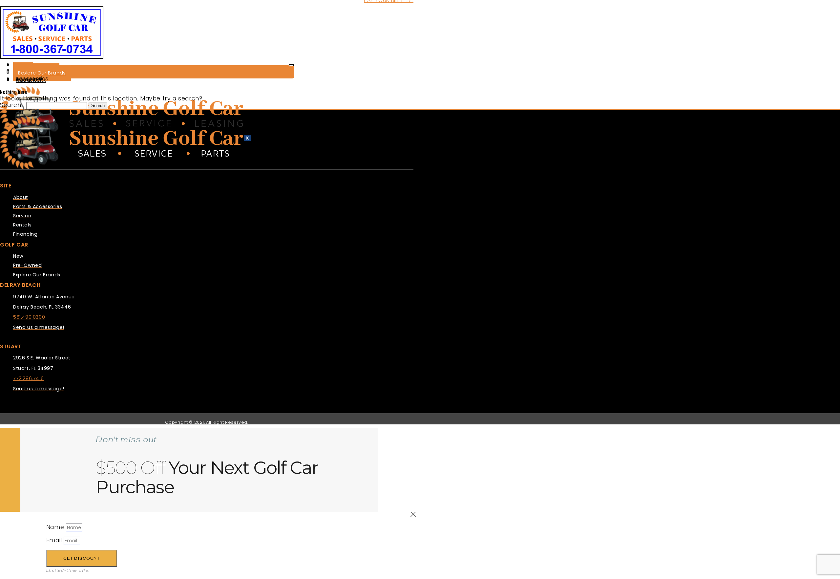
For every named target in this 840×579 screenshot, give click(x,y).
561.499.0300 (29, 317)
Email (55, 540)
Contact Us (31, 80)
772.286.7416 (28, 378)
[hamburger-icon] (291, 65)
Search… (12, 105)
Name (56, 527)
